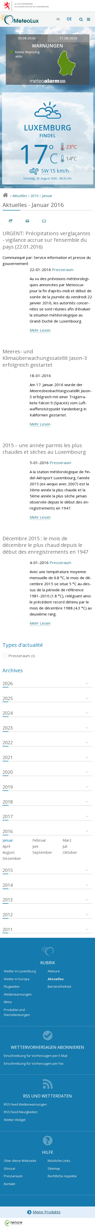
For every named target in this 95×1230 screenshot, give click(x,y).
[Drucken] (27, 221)
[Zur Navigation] (89, 19)
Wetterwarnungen (18, 994)
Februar (39, 840)
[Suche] (81, 19)
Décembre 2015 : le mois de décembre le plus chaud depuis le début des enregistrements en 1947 (45, 545)
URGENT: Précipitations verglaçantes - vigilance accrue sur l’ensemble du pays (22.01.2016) (46, 240)
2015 (8, 870)
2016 (34, 195)
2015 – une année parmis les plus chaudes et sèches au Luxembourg (44, 449)
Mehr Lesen (40, 330)
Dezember (12, 858)
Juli (65, 846)
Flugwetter (12, 986)
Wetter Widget (15, 1119)
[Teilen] (11, 221)
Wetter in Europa (16, 979)
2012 (8, 915)
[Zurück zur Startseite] (19, 22)
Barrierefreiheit (59, 986)
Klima (8, 1002)
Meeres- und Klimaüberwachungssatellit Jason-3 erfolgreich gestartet (45, 358)
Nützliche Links (59, 1160)
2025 (8, 698)
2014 (8, 885)
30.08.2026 (26, 38)
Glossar (9, 1168)
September (42, 852)
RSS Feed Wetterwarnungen (25, 1104)
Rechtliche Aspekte (62, 1176)
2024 (8, 713)
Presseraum (62, 269)
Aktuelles (19, 195)
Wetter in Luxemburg (20, 971)
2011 (8, 929)
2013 (8, 900)
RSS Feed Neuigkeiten (20, 1112)
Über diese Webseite (20, 1160)
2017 (8, 816)
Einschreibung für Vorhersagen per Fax (34, 1063)
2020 (8, 772)
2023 (8, 728)
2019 (8, 787)
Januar (47, 195)
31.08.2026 (68, 38)
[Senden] (44, 221)
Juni (35, 846)
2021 (8, 757)
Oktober (70, 852)
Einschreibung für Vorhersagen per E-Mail (35, 1055)
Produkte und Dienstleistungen (17, 1012)
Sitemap (54, 1168)
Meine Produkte (47, 1211)
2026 (8, 683)
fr (58, 19)
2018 (8, 802)
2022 (8, 742)
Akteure (54, 971)
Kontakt (9, 1184)
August (9, 852)
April (6, 846)
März (67, 840)
